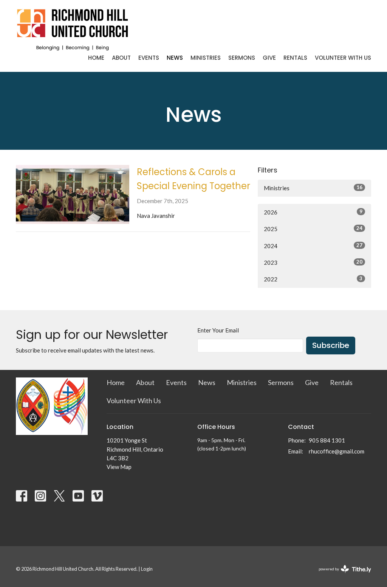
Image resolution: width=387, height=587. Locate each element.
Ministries (205, 58)
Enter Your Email (218, 330)
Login (147, 569)
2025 (313, 228)
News (175, 58)
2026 (313, 212)
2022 (313, 279)
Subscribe (330, 345)
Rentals (295, 58)
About (121, 58)
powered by (341, 575)
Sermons (241, 58)
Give (269, 58)
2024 (313, 245)
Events (148, 58)
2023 (313, 262)
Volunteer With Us (343, 58)
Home (96, 58)
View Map (119, 466)
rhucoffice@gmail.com (336, 451)
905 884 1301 (327, 440)
